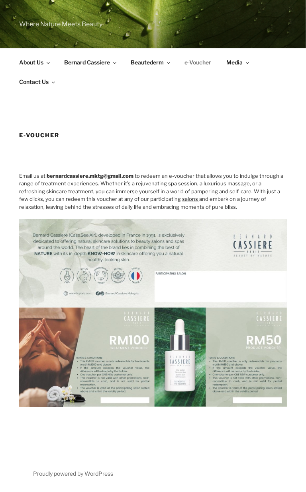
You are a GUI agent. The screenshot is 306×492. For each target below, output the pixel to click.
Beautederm (147, 62)
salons (190, 199)
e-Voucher (197, 62)
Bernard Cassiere (87, 62)
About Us (31, 62)
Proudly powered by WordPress (73, 473)
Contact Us (34, 81)
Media (234, 62)
